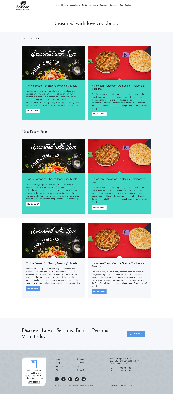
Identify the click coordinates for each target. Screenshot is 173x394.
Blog (121, 5)
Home (57, 5)
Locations (93, 5)
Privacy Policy (114, 385)
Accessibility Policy (126, 385)
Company (104, 5)
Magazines (74, 5)
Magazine (59, 366)
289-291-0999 (126, 371)
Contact (128, 5)
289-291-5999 (126, 368)
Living (64, 5)
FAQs (84, 5)
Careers (113, 5)
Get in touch (136, 334)
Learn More (33, 111)
